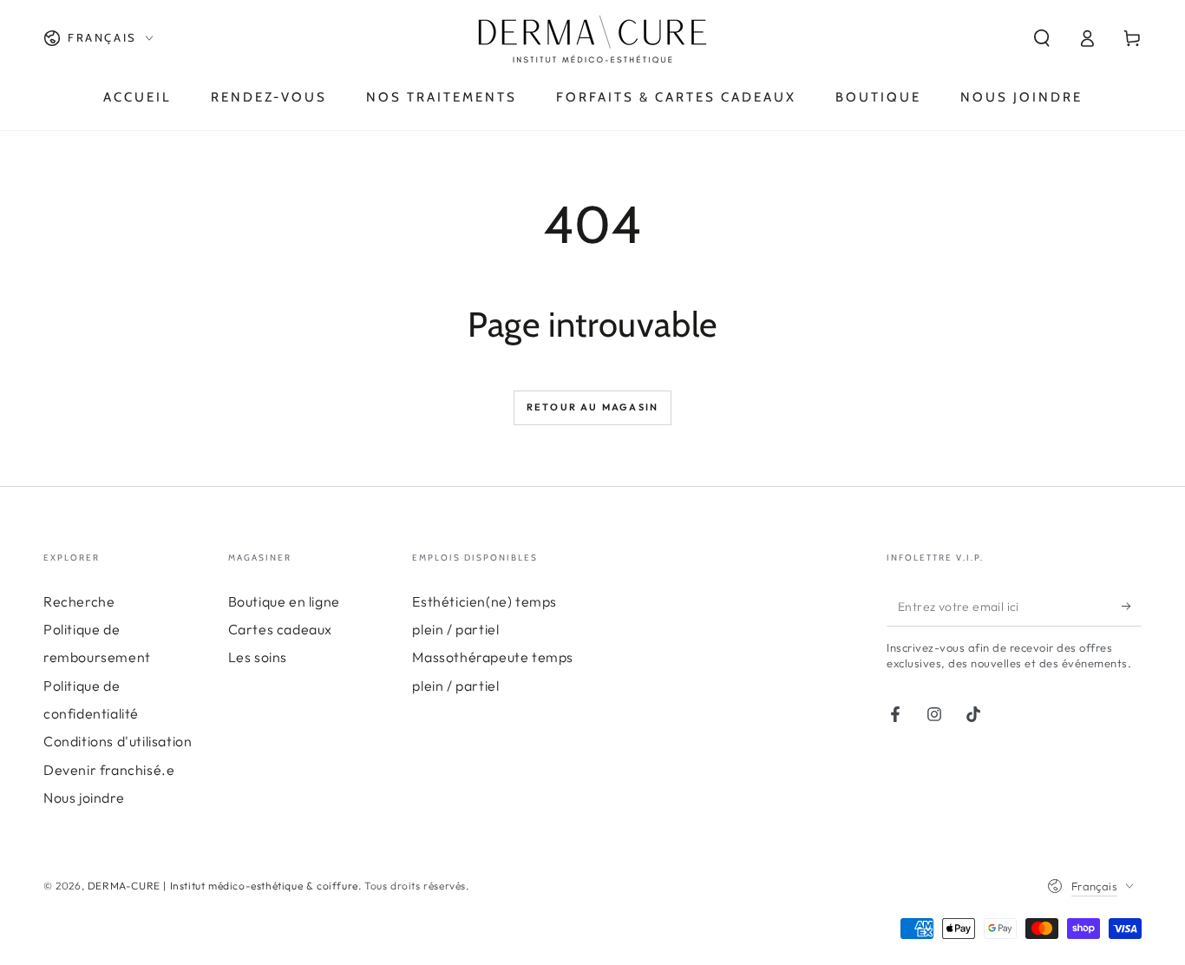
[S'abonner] (1132, 607)
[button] (1041, 38)
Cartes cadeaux (280, 629)
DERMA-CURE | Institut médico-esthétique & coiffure (223, 885)
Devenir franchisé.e (108, 769)
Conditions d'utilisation (117, 741)
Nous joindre (83, 797)
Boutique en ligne (284, 601)
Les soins (257, 657)
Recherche (79, 601)
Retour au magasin (592, 407)
